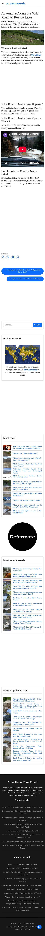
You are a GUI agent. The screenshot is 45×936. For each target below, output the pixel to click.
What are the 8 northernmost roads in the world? (22, 897)
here (19, 793)
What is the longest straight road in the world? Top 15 (27, 494)
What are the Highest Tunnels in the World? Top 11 (22, 893)
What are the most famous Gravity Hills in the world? (27, 570)
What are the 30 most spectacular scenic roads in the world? (27, 616)
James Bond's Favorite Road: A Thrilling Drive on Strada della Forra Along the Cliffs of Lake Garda (27, 706)
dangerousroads (15, 3)
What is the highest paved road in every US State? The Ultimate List (27, 506)
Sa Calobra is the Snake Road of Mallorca (27, 729)
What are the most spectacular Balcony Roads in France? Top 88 (27, 622)
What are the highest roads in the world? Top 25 (27, 512)
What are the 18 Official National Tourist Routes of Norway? (27, 610)
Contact (27, 929)
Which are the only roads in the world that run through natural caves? (27, 576)
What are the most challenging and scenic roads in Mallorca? (22, 880)
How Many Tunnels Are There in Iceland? (23, 864)
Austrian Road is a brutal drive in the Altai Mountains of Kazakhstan (27, 700)
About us (18, 929)
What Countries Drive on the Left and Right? (22, 889)
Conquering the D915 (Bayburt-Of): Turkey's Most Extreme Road (27, 723)
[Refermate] (22, 537)
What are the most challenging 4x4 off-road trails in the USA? (27, 459)
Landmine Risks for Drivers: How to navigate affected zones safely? (22, 873)
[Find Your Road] (22, 354)
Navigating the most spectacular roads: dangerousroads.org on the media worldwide (22, 902)
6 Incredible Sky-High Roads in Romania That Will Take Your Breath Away (22, 909)
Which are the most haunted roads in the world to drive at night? (27, 483)
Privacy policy (16, 923)
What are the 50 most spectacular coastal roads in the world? (27, 605)
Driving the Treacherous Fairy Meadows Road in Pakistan (27, 747)
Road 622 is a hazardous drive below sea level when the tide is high (27, 718)
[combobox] (18, 325)
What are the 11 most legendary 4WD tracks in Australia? (22, 885)
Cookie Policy (34, 926)
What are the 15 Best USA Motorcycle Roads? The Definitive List (27, 628)
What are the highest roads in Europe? (27, 500)
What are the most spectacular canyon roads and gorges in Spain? (27, 593)
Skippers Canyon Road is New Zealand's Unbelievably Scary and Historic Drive (27, 753)
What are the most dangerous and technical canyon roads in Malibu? (27, 581)
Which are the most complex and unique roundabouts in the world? (27, 587)
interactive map (30, 370)
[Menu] (3, 3)
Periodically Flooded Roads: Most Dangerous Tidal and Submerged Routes (27, 471)
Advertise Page (28, 923)
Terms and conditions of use (16, 926)
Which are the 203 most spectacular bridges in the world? (27, 488)
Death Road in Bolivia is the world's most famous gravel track (27, 759)
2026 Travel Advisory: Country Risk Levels (22, 868)
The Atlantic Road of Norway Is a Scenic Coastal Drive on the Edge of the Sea (27, 741)
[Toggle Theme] (39, 927)
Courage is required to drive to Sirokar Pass (24, 279)
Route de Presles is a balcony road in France (27, 712)
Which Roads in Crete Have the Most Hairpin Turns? (27, 465)
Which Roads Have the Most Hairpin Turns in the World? (27, 477)
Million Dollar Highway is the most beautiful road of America (27, 735)
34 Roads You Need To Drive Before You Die (27, 599)
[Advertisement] (22, 83)
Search (37, 325)
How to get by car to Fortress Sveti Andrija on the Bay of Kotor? (23, 271)
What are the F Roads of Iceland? (25, 453)
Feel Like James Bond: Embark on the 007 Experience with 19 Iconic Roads (27, 447)
